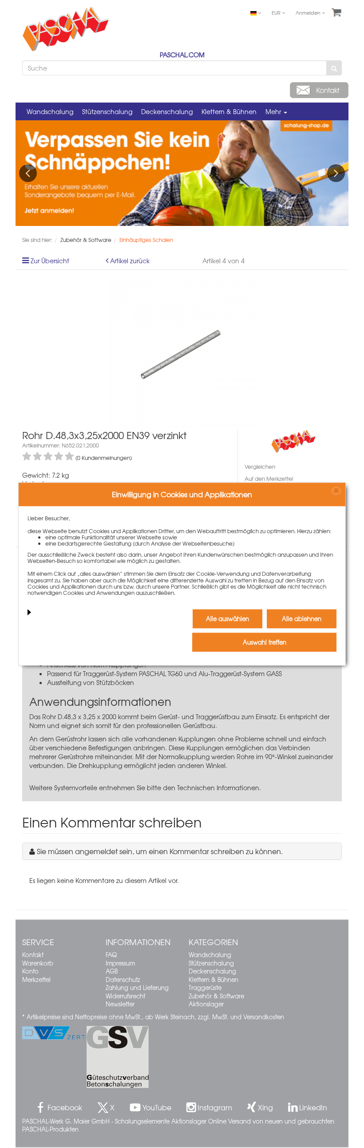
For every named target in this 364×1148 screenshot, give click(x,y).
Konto (30, 971)
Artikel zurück (130, 260)
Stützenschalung (107, 111)
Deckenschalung (167, 111)
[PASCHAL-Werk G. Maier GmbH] (293, 440)
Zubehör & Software (216, 996)
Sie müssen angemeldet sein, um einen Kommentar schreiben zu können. (160, 851)
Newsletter (120, 1004)
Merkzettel (36, 979)
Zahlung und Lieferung (137, 987)
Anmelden (309, 12)
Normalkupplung (184, 756)
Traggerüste (205, 987)
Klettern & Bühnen (229, 111)
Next (336, 173)
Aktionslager (206, 1004)
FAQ (111, 954)
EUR (277, 12)
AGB (112, 971)
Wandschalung (50, 111)
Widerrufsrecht (125, 996)
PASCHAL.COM (182, 54)
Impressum (120, 963)
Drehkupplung (100, 765)
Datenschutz (123, 979)
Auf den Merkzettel (269, 479)
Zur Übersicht (50, 260)
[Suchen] (334, 67)
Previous (28, 173)
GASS (274, 673)
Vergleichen (260, 467)
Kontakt (33, 954)
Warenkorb (37, 963)
